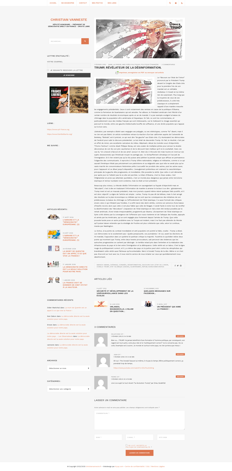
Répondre (180, 336)
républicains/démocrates (153, 267)
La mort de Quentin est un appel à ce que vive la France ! (75, 253)
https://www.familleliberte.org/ (59, 134)
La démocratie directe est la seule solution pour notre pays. (75, 269)
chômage (114, 265)
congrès (122, 265)
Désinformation (134, 265)
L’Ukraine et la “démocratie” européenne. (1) (71, 237)
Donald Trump (103, 267)
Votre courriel (55, 62)
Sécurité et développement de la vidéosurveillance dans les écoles (115, 293)
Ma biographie (67, 3)
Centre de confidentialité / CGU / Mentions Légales (145, 466)
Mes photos (97, 3)
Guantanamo (135, 267)
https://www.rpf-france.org (58, 129)
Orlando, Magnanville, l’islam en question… (121, 309)
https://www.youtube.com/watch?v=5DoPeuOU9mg (134, 368)
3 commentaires (168, 64)
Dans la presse (114, 64)
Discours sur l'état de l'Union (155, 265)
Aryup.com (119, 466)
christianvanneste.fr (93, 466)
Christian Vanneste (69, 20)
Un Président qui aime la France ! (169, 308)
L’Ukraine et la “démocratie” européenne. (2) (71, 222)
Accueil (53, 3)
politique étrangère (150, 64)
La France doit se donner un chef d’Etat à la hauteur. (75, 284)
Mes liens (112, 3)
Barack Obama (103, 265)
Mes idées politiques (131, 64)
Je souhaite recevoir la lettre (66, 70)
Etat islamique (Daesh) (119, 267)
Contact (83, 3)
